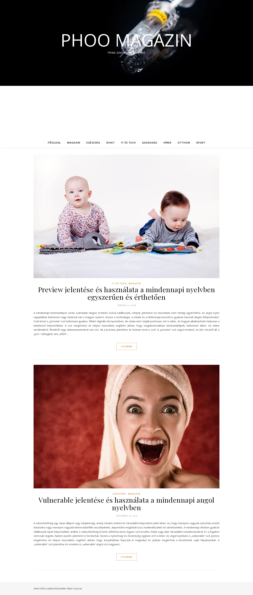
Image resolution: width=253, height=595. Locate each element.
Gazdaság (149, 142)
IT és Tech (128, 142)
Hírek (167, 142)
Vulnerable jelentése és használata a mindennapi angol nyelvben (126, 503)
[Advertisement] (126, 112)
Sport (200, 142)
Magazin (73, 142)
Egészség (93, 142)
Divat (110, 142)
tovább (126, 346)
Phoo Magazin (126, 39)
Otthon (184, 142)
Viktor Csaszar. (74, 588)
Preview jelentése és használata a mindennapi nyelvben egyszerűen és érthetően (126, 293)
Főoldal (54, 142)
